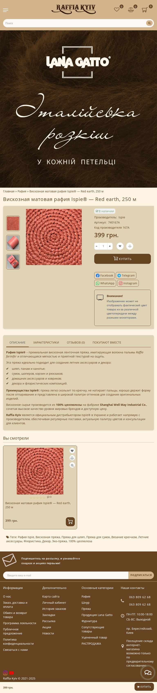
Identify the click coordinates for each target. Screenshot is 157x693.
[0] (131, 10)
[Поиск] (149, 23)
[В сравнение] (72, 458)
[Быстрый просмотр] (72, 465)
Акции (46, 627)
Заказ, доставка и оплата (15, 605)
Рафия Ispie (26, 537)
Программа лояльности (19, 623)
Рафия (86, 596)
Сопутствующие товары (93, 629)
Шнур (86, 603)
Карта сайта (50, 596)
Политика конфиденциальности (18, 641)
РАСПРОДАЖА (91, 643)
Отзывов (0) (76, 342)
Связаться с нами (15, 650)
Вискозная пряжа (48, 537)
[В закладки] (72, 451)
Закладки (48, 615)
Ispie (122, 217)
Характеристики (46, 342)
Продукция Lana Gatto (97, 615)
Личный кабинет (54, 603)
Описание (17, 342)
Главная (9, 191)
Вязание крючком (124, 537)
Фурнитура (89, 621)
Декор (46, 541)
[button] (13, 212)
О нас (7, 596)
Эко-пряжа (59, 541)
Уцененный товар (94, 637)
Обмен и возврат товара (15, 615)
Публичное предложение (12, 631)
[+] (110, 246)
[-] (96, 246)
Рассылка (48, 621)
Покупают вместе (107, 342)
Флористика (32, 541)
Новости (48, 633)
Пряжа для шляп (73, 537)
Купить (145, 686)
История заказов (54, 609)
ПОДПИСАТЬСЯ (141, 575)
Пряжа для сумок (98, 537)
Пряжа (86, 609)
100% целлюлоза (80, 541)
